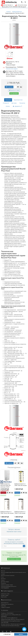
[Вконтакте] (11, 631)
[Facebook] (7, 631)
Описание (8, 100)
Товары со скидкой (5, 607)
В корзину (10, 87)
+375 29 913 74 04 (22, 5)
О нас (2, 577)
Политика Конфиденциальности (8, 586)
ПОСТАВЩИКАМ (5, 588)
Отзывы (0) (6, 103)
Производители (4, 602)
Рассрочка (22, 103)
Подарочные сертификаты (7, 604)
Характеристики (18, 100)
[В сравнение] (21, 87)
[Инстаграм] (3, 631)
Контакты (3, 578)
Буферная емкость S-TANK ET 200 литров (20, 512)
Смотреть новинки (15, 559)
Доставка (14, 103)
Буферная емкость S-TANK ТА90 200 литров (20, 484)
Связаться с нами (5, 593)
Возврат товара (4, 595)
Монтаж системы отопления (7, 575)
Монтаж (3, 570)
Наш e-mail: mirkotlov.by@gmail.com (9, 617)
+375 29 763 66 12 (8, 5)
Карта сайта (4, 597)
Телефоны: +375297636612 (7, 613)
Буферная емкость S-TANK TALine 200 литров (6, 512)
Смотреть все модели (12, 69)
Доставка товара (5, 581)
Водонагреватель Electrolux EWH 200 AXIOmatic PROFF (5, 485)
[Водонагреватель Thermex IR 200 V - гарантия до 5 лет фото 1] (9, 55)
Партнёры (3, 605)
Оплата (8, 106)
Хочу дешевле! (14, 93)
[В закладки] (17, 87)
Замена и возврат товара (7, 584)
